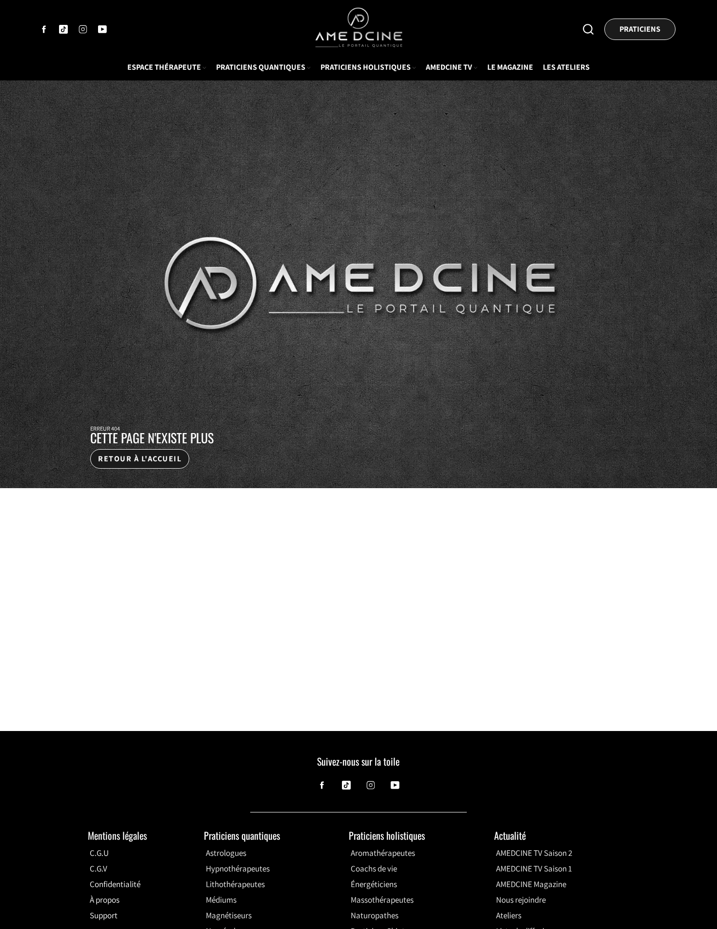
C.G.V (98, 868)
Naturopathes (374, 915)
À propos (105, 899)
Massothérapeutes (382, 899)
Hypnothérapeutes (238, 868)
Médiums (221, 899)
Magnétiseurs (229, 915)
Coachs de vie (374, 868)
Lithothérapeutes (235, 884)
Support (104, 915)
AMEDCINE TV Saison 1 (534, 868)
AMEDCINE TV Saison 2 (534, 853)
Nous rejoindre (521, 899)
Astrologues (226, 853)
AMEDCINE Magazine (531, 884)
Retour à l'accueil (139, 459)
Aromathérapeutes (383, 853)
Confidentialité (115, 884)
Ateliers (508, 915)
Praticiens (639, 29)
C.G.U (99, 853)
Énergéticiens (374, 884)
